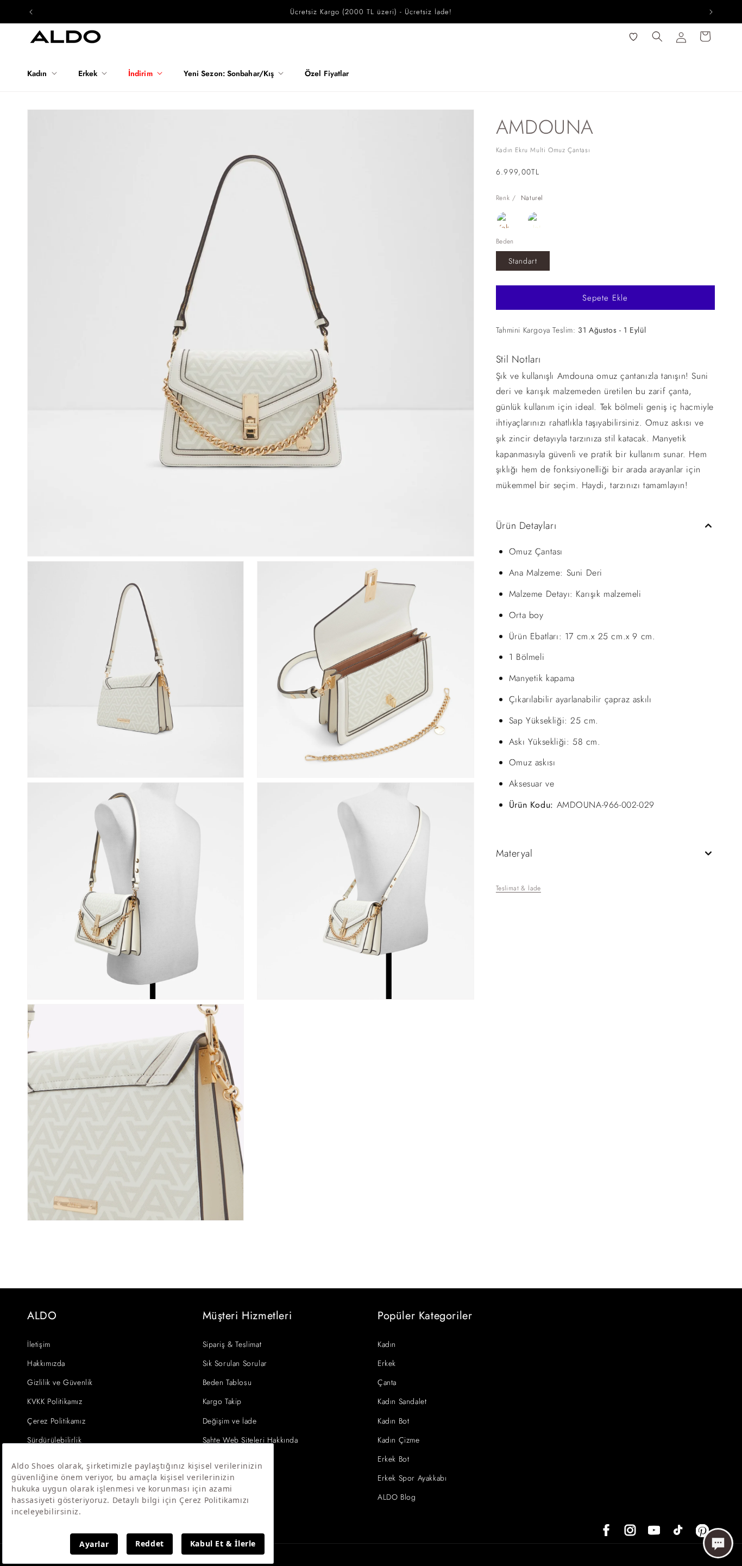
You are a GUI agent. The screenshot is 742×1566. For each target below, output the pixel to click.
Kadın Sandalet (402, 1401)
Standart (522, 260)
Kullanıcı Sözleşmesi (237, 1458)
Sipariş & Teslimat (232, 1344)
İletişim (39, 1344)
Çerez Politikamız (56, 1420)
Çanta (387, 1382)
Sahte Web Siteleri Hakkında (250, 1439)
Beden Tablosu (227, 1382)
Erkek (387, 1363)
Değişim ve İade (230, 1420)
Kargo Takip (222, 1401)
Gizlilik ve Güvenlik (60, 1382)
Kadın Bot (393, 1420)
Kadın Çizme (399, 1439)
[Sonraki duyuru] (711, 12)
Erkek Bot (393, 1458)
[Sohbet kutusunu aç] (718, 1543)
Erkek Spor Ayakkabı (412, 1478)
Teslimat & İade (518, 888)
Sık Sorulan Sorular (235, 1363)
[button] (46, 73)
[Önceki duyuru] (31, 12)
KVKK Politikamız (55, 1401)
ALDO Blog (397, 1497)
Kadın (387, 1344)
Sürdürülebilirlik (54, 1439)
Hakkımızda (46, 1363)
